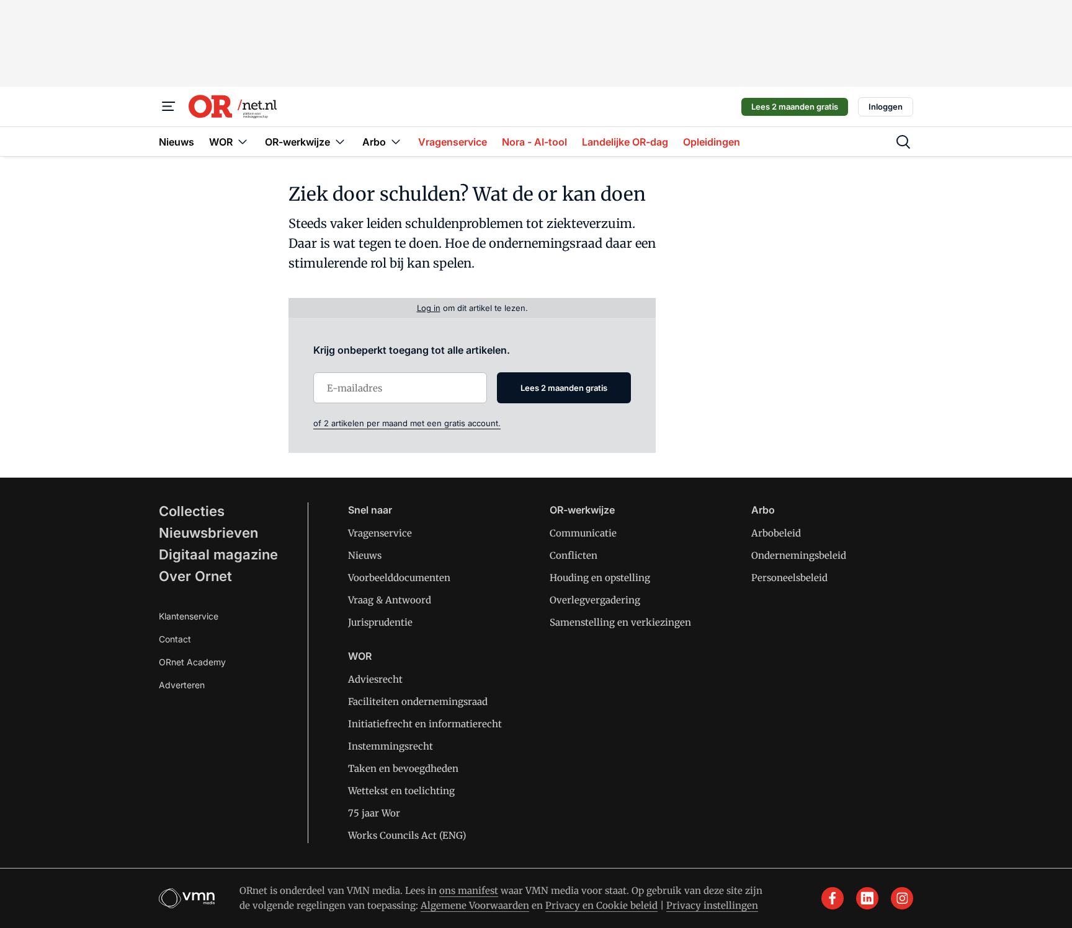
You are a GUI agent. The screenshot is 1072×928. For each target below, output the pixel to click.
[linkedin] (867, 898)
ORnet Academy (192, 662)
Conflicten (573, 555)
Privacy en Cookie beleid (601, 905)
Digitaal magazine (218, 554)
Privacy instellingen (712, 905)
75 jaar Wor (374, 813)
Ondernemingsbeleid (798, 555)
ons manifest (468, 890)
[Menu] (169, 106)
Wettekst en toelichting (401, 791)
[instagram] (902, 898)
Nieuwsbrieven (208, 533)
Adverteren (182, 685)
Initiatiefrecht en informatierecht (425, 724)
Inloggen (886, 107)
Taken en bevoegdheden (403, 768)
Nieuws (365, 555)
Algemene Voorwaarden (475, 905)
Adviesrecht (375, 679)
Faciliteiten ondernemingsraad (418, 701)
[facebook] (832, 898)
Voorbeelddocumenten (399, 578)
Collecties (192, 511)
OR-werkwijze (582, 510)
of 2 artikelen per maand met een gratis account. (407, 423)
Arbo (763, 510)
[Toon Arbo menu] (395, 141)
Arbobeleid (776, 533)
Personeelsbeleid (789, 578)
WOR (360, 656)
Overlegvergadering (595, 600)
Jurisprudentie (380, 622)
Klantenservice (188, 616)
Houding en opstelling (600, 578)
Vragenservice (380, 533)
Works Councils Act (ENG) (407, 835)
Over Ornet (195, 576)
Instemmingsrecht (390, 746)
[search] (903, 141)
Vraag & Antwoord (389, 600)
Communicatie (583, 533)
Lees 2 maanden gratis (794, 107)
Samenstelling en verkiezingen (620, 622)
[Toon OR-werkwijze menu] (340, 141)
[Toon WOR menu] (242, 141)
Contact (175, 639)
